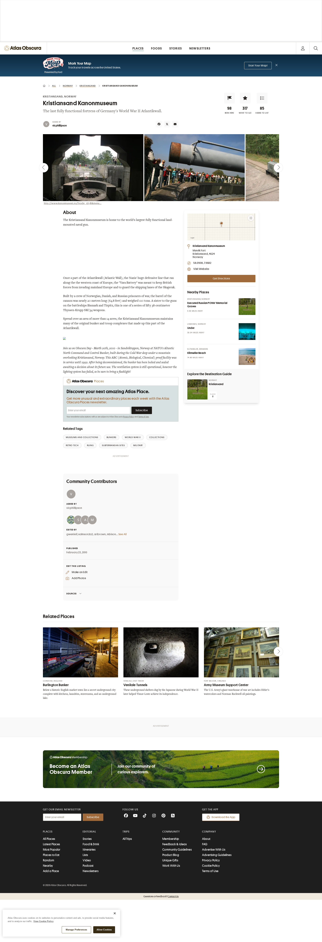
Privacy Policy (128, 417)
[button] (229, 98)
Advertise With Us (213, 849)
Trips (126, 831)
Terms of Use (143, 417)
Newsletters (90, 871)
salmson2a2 (85, 534)
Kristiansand (216, 384)
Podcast (88, 865)
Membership (170, 839)
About (206, 839)
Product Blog (170, 855)
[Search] (315, 48)
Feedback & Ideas (174, 844)
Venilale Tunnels (135, 685)
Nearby (48, 865)
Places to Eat (51, 855)
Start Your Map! (257, 65)
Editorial (89, 831)
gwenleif (71, 534)
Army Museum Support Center (226, 685)
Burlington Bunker (56, 685)
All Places (49, 839)
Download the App (223, 817)
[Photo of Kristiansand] (197, 389)
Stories (87, 839)
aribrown (100, 534)
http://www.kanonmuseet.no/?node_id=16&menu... (72, 203)
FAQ (204, 844)
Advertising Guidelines (216, 855)
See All (122, 534)
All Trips (127, 839)
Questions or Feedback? (161, 896)
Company (209, 831)
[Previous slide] (43, 167)
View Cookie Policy (43, 921)
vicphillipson (59, 125)
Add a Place (51, 871)
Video (87, 860)
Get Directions (221, 278)
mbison (111, 534)
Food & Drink (91, 844)
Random (48, 860)
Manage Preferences (76, 929)
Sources (71, 594)
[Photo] (247, 306)
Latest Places (51, 844)
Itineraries (89, 849)
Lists (85, 855)
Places (48, 831)
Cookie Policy (211, 865)
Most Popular (51, 849)
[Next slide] (278, 167)
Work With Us (171, 865)
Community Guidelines (177, 849)
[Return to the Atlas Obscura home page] (23, 48)
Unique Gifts (170, 860)
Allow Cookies (104, 929)
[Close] (114, 913)
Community (171, 831)
